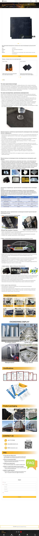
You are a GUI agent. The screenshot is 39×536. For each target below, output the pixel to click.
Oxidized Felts (11, 6)
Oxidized (7, 6)
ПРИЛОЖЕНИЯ (4, 532)
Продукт (3, 531)
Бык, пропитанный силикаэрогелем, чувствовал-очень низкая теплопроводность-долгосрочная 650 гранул (19, 6)
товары (3, 6)
